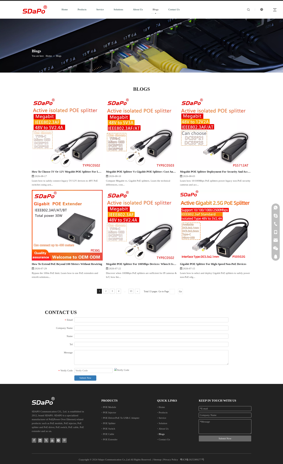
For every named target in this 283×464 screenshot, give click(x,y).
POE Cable (108, 434)
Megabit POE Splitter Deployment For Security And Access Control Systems (215, 171)
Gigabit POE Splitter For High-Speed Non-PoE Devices (213, 264)
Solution (163, 423)
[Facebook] (34, 440)
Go (180, 291)
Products (82, 9)
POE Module (109, 407)
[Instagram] (58, 440)
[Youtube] (52, 440)
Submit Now (85, 378)
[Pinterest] (64, 440)
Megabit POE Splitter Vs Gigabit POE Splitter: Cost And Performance (141, 171)
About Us (138, 9)
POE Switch (109, 428)
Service (100, 9)
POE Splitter (109, 423)
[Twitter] (46, 440)
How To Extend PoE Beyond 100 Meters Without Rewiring (67, 264)
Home (65, 9)
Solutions (118, 9)
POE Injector (109, 412)
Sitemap (157, 459)
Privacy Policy (170, 459)
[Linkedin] (40, 440)
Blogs (156, 9)
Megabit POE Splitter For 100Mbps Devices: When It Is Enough (141, 264)
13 (131, 291)
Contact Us (174, 9)
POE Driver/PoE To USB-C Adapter (121, 418)
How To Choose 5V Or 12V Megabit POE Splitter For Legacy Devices (67, 171)
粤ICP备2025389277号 (192, 459)
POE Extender (110, 439)
